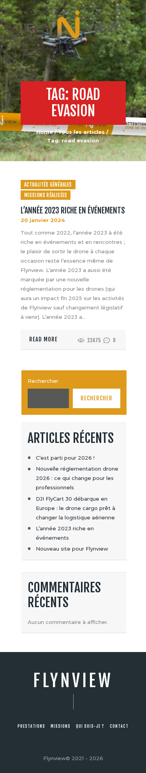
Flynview (73, 680)
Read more (43, 339)
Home (44, 132)
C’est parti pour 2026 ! (65, 458)
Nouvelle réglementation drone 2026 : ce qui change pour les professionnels (77, 478)
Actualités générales (48, 184)
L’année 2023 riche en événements (73, 210)
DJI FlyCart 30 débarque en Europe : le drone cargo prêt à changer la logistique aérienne (75, 508)
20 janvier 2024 (43, 220)
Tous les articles (81, 132)
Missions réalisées (45, 195)
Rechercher (43, 381)
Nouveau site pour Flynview (72, 549)
